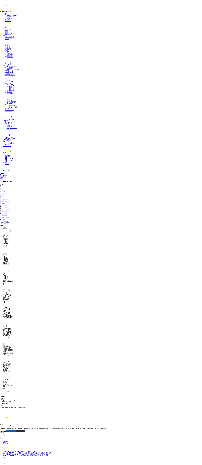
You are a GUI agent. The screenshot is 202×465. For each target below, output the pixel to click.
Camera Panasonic (20, 452)
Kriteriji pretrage (3, 398)
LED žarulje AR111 (8, 24)
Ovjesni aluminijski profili (9, 72)
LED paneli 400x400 (10, 90)
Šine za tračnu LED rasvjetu (9, 143)
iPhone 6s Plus (23, 454)
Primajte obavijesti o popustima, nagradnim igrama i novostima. (10, 424)
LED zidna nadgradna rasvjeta (12, 107)
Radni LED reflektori (8, 38)
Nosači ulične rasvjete (8, 131)
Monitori (8, 168)
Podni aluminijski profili (9, 70)
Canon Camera (14, 453)
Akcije (4, 448)
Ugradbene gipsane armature (11, 101)
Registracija (7, 6)
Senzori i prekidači (10, 57)
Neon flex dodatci (8, 64)
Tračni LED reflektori (8, 145)
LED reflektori (5, 35)
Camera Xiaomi (30, 452)
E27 (7, 451)
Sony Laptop (46, 452)
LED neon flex (5, 60)
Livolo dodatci (7, 161)
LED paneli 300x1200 (10, 89)
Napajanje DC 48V (8, 32)
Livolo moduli (7, 159)
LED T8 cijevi (7, 78)
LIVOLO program (6, 152)
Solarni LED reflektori (8, 40)
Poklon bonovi (5, 447)
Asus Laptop (31, 455)
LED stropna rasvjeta (8, 122)
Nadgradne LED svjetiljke (11, 125)
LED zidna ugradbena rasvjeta (12, 106)
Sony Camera (19, 453)
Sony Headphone (17, 451)
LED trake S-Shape (8, 49)
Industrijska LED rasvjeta (7, 132)
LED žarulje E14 (7, 17)
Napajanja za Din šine (8, 33)
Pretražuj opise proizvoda (5, 403)
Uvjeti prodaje (5, 436)
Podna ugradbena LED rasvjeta (12, 128)
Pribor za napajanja (8, 34)
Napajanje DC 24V (8, 31)
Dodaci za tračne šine (8, 151)
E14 (14, 451)
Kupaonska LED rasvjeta (7, 114)
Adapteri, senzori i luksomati (7, 170)
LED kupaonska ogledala (9, 118)
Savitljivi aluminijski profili (9, 73)
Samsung (26, 451)
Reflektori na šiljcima (8, 123)
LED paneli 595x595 (10, 86)
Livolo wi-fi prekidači (8, 156)
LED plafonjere (7, 108)
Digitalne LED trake (8, 48)
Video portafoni (7, 167)
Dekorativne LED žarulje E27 (12, 15)
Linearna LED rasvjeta (8, 111)
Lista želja (4, 442)
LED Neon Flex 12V (8, 61)
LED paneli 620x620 (10, 87)
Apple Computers (40, 452)
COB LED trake (7, 46)
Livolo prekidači (7, 153)
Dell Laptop (50, 452)
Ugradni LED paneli (8, 83)
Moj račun (4, 440)
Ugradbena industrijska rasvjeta (10, 135)
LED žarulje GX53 (8, 26)
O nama (4, 434)
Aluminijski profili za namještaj (10, 66)
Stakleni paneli (7, 154)
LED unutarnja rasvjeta (6, 98)
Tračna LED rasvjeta (6, 141)
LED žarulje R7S (7, 27)
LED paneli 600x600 (10, 88)
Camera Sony (25, 452)
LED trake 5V (7, 42)
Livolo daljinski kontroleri (9, 158)
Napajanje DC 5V (8, 29)
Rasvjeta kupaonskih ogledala (10, 119)
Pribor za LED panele (8, 97)
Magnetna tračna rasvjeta (7, 146)
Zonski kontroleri (9, 53)
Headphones (40, 455)
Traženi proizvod (3, 388)
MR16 (12, 451)
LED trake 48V (7, 45)
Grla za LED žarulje (8, 22)
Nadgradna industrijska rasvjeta (10, 134)
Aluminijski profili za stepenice (10, 75)
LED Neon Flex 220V (8, 63)
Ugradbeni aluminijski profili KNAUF (13, 69)
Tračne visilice (7, 144)
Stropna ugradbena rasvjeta (11, 100)
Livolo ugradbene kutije (9, 160)
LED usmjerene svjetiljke (11, 105)
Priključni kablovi (10, 58)
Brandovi (4, 446)
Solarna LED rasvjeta (6, 140)
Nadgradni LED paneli (8, 92)
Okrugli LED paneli (10, 84)
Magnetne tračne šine (8, 147)
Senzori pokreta (7, 171)
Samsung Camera (24, 453)
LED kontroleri (7, 52)
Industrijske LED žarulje (9, 136)
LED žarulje (5, 13)
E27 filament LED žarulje (11, 16)
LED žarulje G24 (7, 25)
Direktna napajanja (8, 150)
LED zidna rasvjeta (8, 104)
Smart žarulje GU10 (8, 169)
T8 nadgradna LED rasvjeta (9, 79)
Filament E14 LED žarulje (11, 18)
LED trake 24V (7, 44)
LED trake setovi (7, 51)
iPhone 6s (18, 454)
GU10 (9, 451)
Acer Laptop (35, 452)
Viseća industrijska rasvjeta (9, 133)
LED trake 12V (7, 43)
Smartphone (23, 451)
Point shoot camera (31, 453)
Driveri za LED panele (8, 96)
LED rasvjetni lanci (8, 121)
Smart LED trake (7, 50)
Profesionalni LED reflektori (9, 37)
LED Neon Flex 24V (8, 62)
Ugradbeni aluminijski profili (9, 68)
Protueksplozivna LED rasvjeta (10, 138)
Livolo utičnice (7, 155)
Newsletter (4, 449)
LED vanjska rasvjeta (6, 120)
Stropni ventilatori (10, 103)
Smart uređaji (5, 162)
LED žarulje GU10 (8, 20)
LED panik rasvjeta (6, 139)
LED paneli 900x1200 (10, 91)
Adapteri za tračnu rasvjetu (9, 142)
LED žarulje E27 (7, 14)
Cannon (10, 452)
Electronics (4, 453)
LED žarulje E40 (7, 19)
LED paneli (4, 82)
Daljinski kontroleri (10, 54)
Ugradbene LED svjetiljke (11, 126)
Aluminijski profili (6, 65)
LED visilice (7, 109)
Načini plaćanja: (3, 431)
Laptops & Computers (6, 455)
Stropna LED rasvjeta (8, 99)
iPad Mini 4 (30, 451)
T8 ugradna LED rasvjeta (9, 80)
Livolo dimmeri (7, 157)
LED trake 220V (7, 47)
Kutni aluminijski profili (9, 71)
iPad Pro (33, 451)
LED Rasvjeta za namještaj (7, 113)
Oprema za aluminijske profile (10, 76)
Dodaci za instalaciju (8, 56)
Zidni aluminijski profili (8, 74)
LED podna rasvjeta (8, 127)
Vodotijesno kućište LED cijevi (10, 81)
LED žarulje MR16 (8, 21)
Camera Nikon (13, 452)
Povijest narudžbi (5, 441)
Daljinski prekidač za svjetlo (9, 163)
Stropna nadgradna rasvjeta (11, 102)
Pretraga (4, 393)
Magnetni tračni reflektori (9, 149)
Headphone (46, 455)
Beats (43, 455)
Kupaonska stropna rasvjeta (9, 115)
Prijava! (11, 425)
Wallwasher (7, 39)
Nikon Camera (8, 453)
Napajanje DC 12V (8, 30)
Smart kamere (7, 164)
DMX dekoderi (9, 55)
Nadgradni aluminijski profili (9, 67)
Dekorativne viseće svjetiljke (9, 110)
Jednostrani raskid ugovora (7, 443)
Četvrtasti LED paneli (10, 85)
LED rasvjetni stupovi (8, 129)
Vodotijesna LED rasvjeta (9, 137)
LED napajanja (5, 28)
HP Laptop (35, 455)
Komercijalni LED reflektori (9, 36)
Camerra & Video (5, 452)
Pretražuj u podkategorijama (6, 401)
